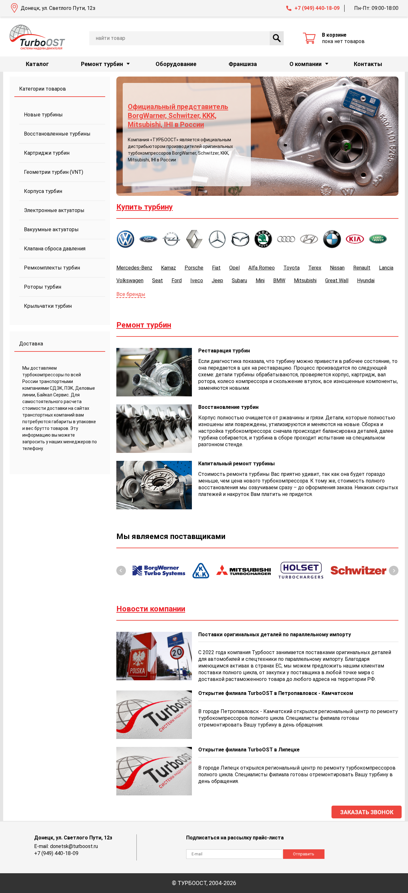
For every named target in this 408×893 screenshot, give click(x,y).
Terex (314, 268)
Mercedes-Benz (134, 268)
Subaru (239, 280)
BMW (279, 280)
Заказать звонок (366, 812)
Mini (260, 280)
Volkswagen (129, 280)
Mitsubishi (305, 280)
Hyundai (366, 280)
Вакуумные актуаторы (51, 229)
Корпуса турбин (43, 191)
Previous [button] (121, 570)
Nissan (337, 268)
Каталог (37, 64)
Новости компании (150, 608)
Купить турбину (144, 207)
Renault (361, 268)
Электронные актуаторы (54, 210)
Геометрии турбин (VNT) (53, 172)
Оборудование (176, 64)
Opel (234, 268)
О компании (305, 64)
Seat (157, 280)
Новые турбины (43, 115)
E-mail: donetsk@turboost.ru (66, 846)
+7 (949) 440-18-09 (317, 8)
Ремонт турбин (102, 64)
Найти (277, 38)
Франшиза (243, 64)
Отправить (303, 854)
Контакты (368, 64)
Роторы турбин (42, 287)
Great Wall (336, 280)
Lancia (386, 268)
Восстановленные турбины (57, 134)
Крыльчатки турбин (48, 306)
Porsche (194, 268)
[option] (257, 136)
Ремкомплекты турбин (52, 268)
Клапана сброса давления (54, 249)
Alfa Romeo (261, 268)
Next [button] (393, 570)
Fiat (216, 268)
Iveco (196, 280)
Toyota (291, 268)
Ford (176, 280)
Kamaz (168, 268)
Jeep (217, 280)
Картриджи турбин (46, 153)
